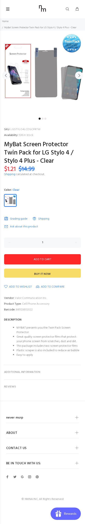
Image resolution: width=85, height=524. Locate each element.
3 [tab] (45, 119)
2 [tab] (42, 119)
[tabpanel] (42, 73)
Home (5, 21)
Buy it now (42, 274)
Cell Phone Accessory (36, 304)
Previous (6, 75)
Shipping (9, 174)
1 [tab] (40, 119)
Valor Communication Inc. (31, 298)
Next (79, 75)
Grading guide (18, 218)
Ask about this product (24, 226)
